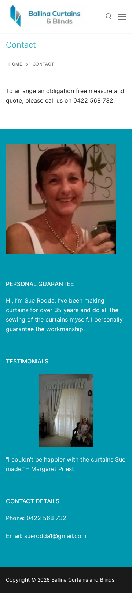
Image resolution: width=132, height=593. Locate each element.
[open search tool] (109, 16)
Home (15, 64)
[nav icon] (122, 16)
